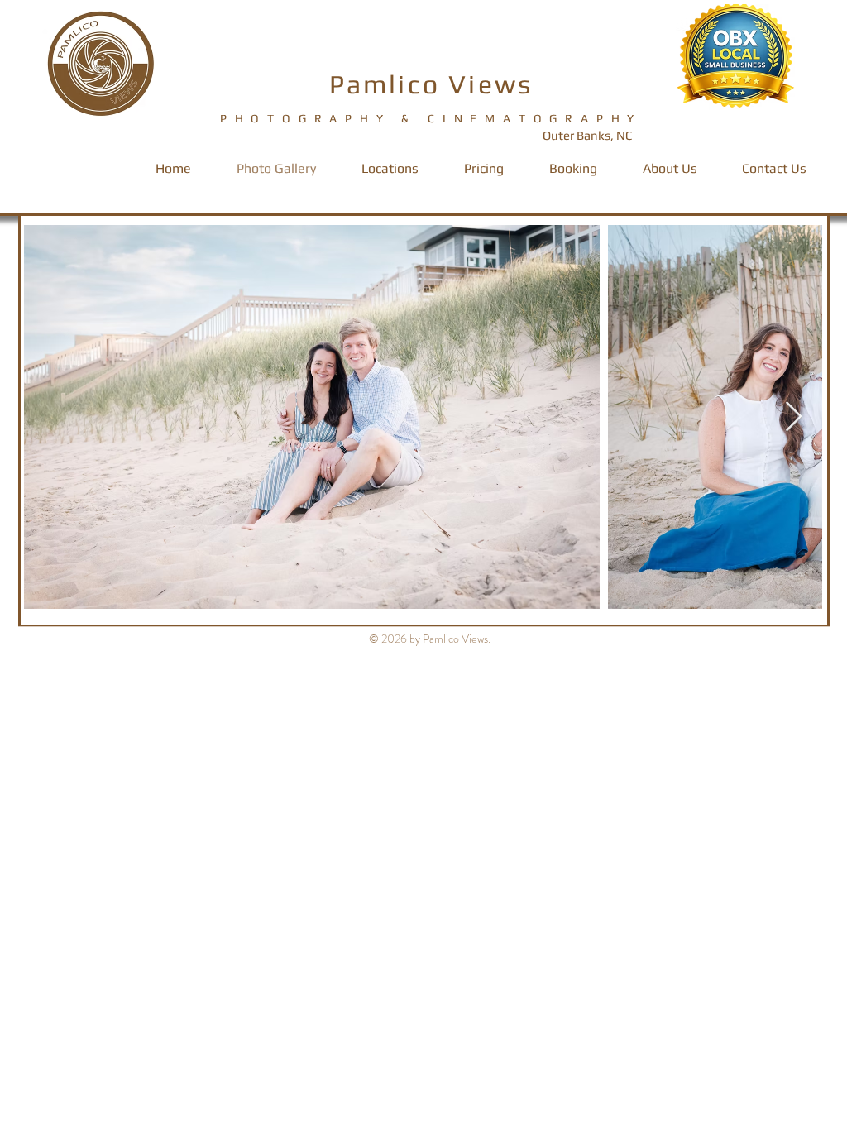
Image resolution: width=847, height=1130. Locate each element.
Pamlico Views (431, 84)
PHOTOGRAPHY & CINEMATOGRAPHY (431, 118)
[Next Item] (793, 417)
